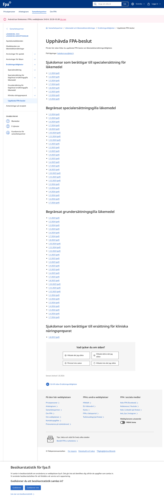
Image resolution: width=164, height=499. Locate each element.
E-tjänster (15, 126)
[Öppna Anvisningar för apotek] (35, 54)
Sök (124, 4)
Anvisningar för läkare (14, 59)
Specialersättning (14, 70)
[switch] (122, 422)
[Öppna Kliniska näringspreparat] (35, 95)
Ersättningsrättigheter (14, 64)
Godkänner (16, 488)
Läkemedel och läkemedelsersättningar (17, 35)
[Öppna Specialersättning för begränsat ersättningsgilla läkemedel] (35, 78)
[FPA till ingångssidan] (7, 4)
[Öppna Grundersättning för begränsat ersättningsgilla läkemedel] (35, 88)
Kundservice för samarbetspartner (18, 133)
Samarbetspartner (17, 29)
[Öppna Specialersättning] (35, 70)
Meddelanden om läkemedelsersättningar (15, 47)
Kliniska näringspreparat (17, 95)
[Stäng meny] (35, 64)
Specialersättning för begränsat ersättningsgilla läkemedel (18, 77)
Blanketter (15, 121)
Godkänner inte (33, 488)
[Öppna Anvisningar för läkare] (35, 59)
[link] (9, 11)
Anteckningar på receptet (16, 106)
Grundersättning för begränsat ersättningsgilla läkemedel (18, 87)
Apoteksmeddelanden (14, 41)
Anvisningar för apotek (15, 54)
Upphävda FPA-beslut (16, 101)
